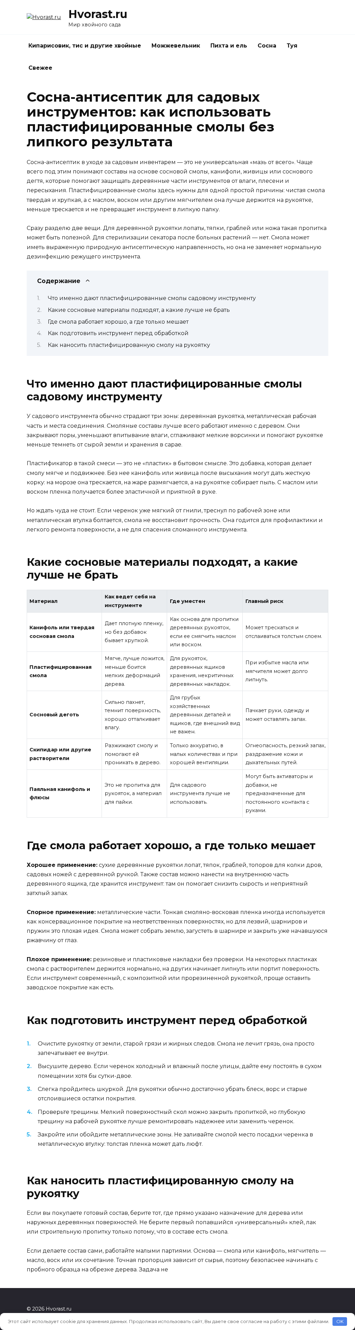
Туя (292, 45)
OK (340, 1321)
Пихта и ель (228, 45)
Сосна (267, 45)
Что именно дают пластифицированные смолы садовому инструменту (152, 298)
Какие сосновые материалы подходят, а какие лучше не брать (139, 310)
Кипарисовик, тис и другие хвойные (84, 45)
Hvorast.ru (97, 14)
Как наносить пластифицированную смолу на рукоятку (129, 345)
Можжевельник (175, 45)
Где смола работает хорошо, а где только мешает (118, 321)
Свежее (40, 68)
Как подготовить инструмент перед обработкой (118, 333)
